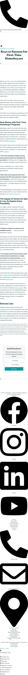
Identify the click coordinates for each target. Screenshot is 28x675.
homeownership (7, 275)
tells (15, 220)
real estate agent (18, 288)
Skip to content (4, 648)
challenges (3, 309)
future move (9, 279)
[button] (14, 46)
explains (6, 151)
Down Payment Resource (12, 194)
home (11, 81)
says (13, 166)
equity (9, 277)
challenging (12, 141)
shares (6, 92)
